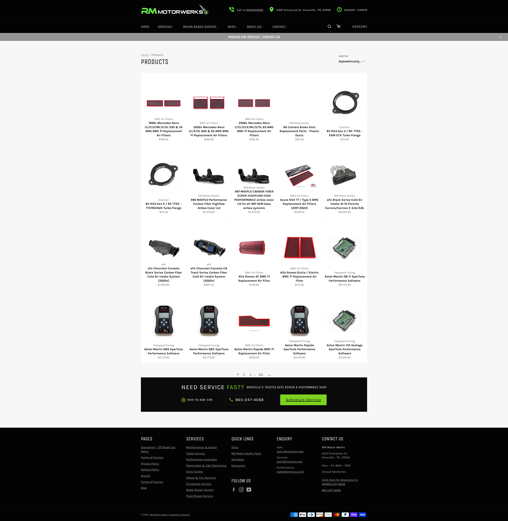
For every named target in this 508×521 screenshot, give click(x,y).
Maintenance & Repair (201, 447)
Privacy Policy (150, 463)
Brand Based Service (200, 26)
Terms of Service (152, 457)
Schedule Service (303, 399)
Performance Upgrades (201, 459)
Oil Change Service (198, 484)
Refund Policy (150, 469)
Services (165, 26)
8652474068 (254, 10)
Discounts (238, 465)
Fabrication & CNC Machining (206, 465)
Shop (232, 26)
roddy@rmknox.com (290, 472)
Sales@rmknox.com (290, 451)
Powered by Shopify (179, 514)
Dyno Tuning (194, 471)
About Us (254, 26)
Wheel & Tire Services (201, 477)
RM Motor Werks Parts (246, 453)
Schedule (237, 459)
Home (145, 26)
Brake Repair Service (200, 490)
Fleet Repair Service (199, 496)
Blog (144, 488)
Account (359, 26)
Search (145, 476)
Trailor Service (195, 453)
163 (261, 374)
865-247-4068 (331, 490)
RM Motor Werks (159, 514)
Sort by (343, 56)
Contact (279, 26)
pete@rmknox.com (289, 461)
